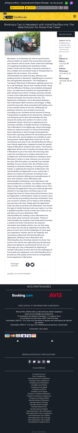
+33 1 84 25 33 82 (56, 3)
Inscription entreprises (47, 7)
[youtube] (48, 362)
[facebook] (28, 265)
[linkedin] (39, 362)
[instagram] (44, 362)
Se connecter (18, 7)
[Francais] (60, 7)
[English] (65, 7)
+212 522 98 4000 (27, 3)
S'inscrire (30, 7)
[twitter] (32, 265)
